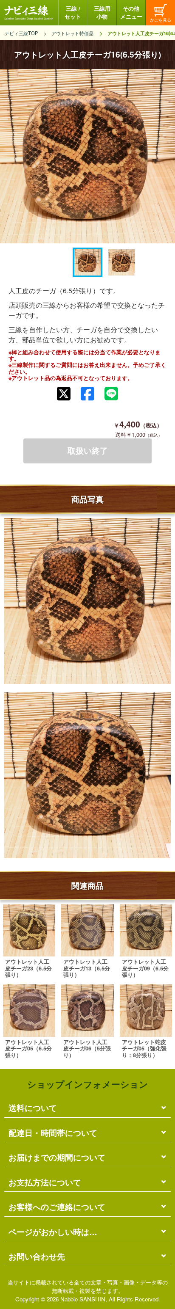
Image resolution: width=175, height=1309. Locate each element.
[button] (87, 262)
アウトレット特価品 (72, 33)
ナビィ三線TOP (21, 33)
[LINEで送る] (111, 393)
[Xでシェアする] (64, 394)
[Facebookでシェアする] (87, 394)
